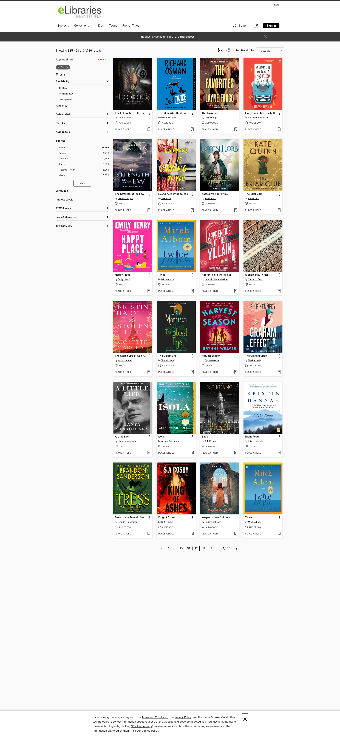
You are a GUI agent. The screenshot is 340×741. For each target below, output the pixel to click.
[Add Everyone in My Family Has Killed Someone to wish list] (279, 129)
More (82, 183)
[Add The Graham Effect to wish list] (279, 372)
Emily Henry (124, 279)
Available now (66, 93)
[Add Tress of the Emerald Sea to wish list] (149, 534)
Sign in (271, 26)
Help (276, 5)
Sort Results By (245, 50)
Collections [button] (82, 26)
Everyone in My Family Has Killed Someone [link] (261, 113)
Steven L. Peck (255, 279)
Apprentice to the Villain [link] (216, 275)
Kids (101, 26)
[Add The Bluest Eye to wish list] (192, 372)
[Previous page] (162, 548)
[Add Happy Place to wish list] (149, 291)
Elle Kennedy (254, 360)
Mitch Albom (167, 279)
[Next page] (236, 548)
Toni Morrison (167, 360)
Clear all (103, 59)
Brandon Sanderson (127, 522)
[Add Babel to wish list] (235, 453)
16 (188, 548)
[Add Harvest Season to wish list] (235, 372)
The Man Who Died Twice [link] (173, 113)
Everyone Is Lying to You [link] (173, 194)
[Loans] (256, 26)
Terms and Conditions (155, 717)
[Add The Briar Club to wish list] (279, 210)
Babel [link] (205, 436)
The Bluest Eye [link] (167, 356)
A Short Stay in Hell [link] (257, 275)
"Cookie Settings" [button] (141, 726)
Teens (113, 26)
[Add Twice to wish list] (192, 291)
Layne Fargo (211, 117)
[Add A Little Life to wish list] (149, 453)
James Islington (125, 198)
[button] (240, 26)
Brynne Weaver (212, 360)
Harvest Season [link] (211, 356)
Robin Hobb (210, 198)
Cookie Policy (149, 730)
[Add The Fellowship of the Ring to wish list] (149, 129)
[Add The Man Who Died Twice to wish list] (192, 129)
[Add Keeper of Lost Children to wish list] (235, 534)
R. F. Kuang (210, 441)
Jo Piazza (166, 198)
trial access (187, 37)
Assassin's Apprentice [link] (215, 194)
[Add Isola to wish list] (192, 453)
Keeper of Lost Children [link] (216, 517)
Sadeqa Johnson (213, 522)
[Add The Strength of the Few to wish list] (149, 210)
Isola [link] (161, 436)
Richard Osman (169, 117)
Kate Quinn (253, 198)
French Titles (130, 26)
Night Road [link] (252, 436)
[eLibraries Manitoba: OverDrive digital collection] (80, 12)
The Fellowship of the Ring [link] (131, 113)
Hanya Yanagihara (127, 441)
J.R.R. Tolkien (124, 117)
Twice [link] (161, 275)
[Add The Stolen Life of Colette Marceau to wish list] (149, 372)
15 (181, 548)
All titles (63, 88)
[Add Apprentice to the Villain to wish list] (235, 291)
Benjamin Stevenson (258, 117)
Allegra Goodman (170, 441)
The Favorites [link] (210, 113)
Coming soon (65, 99)
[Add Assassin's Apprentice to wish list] (235, 210)
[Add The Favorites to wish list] (235, 129)
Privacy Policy (183, 717)
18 (203, 548)
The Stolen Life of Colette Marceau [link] (131, 356)
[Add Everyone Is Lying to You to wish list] (192, 210)
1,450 (226, 548)
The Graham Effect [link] (256, 356)
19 (210, 548)
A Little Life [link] (122, 436)
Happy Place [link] (122, 275)
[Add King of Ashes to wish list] (192, 534)
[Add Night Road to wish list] (279, 453)
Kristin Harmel (125, 360)
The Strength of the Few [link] (129, 194)
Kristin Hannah (255, 441)
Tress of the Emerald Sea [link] (129, 517)
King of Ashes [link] (166, 517)
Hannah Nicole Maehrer (216, 279)
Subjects (63, 26)
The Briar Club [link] (253, 194)
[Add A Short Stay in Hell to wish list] (279, 291)
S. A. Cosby (167, 522)
